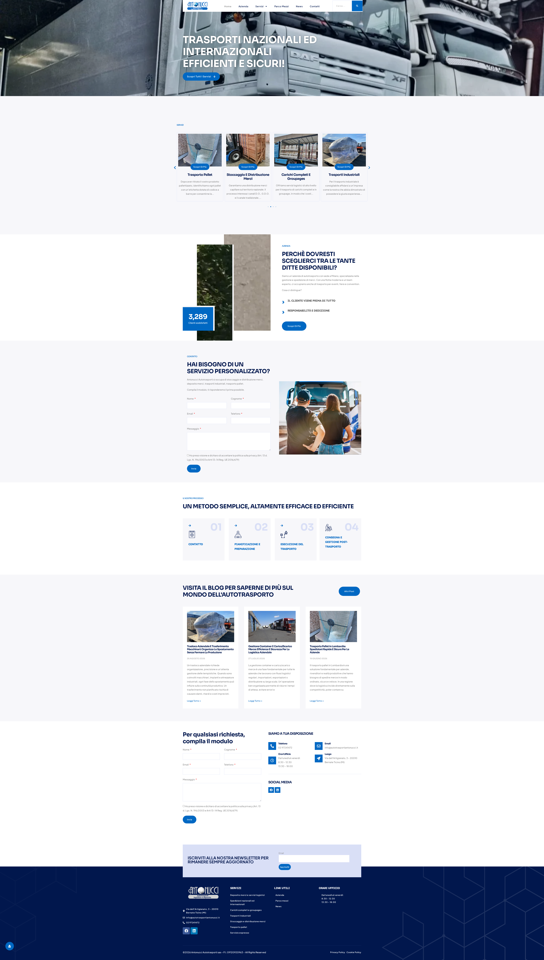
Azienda (243, 6)
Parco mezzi (281, 6)
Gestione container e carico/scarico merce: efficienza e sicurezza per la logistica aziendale (270, 649)
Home (227, 6)
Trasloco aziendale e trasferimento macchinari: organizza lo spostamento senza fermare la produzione (210, 649)
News (299, 6)
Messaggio (193, 428)
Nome (190, 398)
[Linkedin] (194, 930)
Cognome (236, 398)
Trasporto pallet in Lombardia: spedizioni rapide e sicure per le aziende (329, 649)
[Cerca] (357, 6)
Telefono (236, 413)
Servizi (259, 6)
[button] (201, 76)
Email (190, 413)
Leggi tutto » (194, 700)
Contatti (315, 6)
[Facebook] (186, 930)
